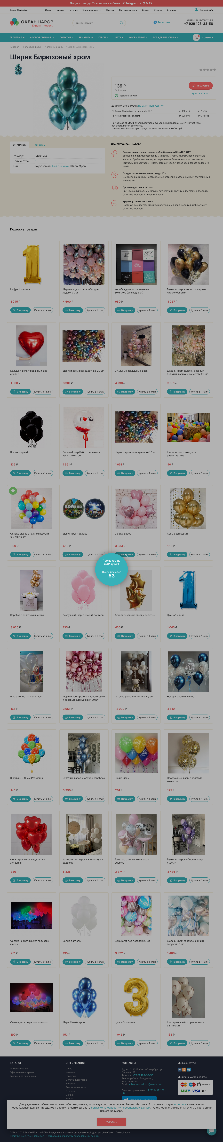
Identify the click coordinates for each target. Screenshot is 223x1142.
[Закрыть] (126, 555)
